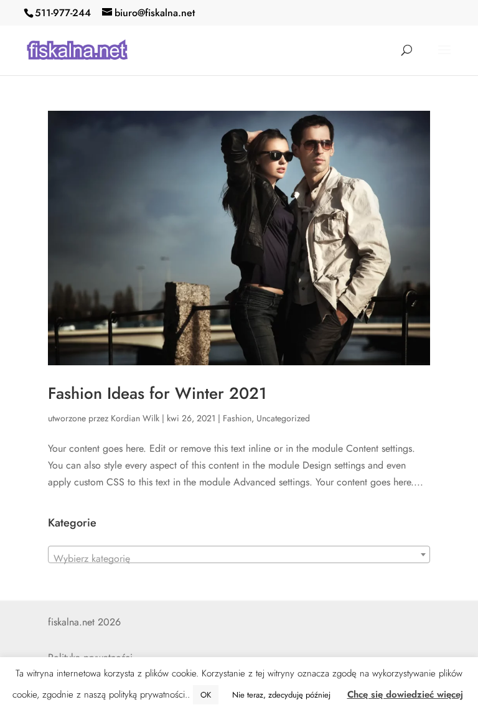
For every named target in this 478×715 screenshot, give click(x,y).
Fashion (237, 418)
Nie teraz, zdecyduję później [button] (281, 695)
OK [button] (205, 695)
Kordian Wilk (135, 418)
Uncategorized (283, 418)
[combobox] (239, 554)
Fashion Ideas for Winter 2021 (157, 393)
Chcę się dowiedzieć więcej (405, 694)
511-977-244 (63, 13)
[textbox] (239, 559)
